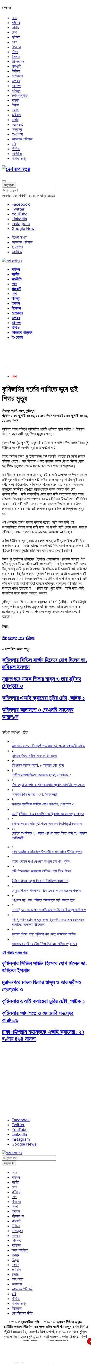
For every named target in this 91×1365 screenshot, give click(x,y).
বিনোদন (16, 46)
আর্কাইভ (17, 153)
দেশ (14, 32)
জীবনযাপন (18, 61)
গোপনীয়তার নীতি (22, 1313)
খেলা (14, 42)
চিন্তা (15, 105)
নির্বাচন (16, 71)
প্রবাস (15, 109)
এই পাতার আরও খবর (14, 952)
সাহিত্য (16, 90)
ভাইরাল (16, 114)
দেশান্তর (17, 75)
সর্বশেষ (16, 22)
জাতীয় (15, 27)
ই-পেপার (17, 134)
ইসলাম (16, 56)
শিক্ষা (15, 51)
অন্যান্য (17, 129)
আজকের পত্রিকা (22, 139)
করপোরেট (17, 124)
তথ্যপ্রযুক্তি (20, 95)
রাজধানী (16, 66)
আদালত (16, 85)
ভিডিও (16, 148)
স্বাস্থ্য (15, 100)
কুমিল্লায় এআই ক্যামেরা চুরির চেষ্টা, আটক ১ (43, 697)
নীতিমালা (17, 1308)
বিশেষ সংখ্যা (19, 158)
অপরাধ (16, 80)
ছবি (14, 143)
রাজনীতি (17, 278)
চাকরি (15, 119)
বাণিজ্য (16, 37)
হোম (14, 17)
